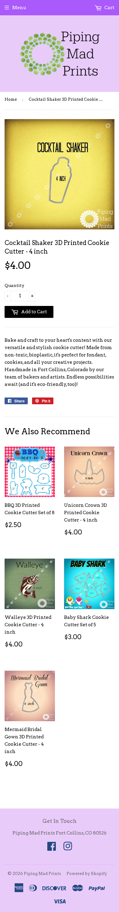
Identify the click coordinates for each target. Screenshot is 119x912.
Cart (108, 7)
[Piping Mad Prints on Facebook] (51, 848)
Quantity (14, 285)
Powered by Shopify (87, 873)
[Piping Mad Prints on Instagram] (67, 848)
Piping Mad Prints (42, 873)
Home (11, 99)
